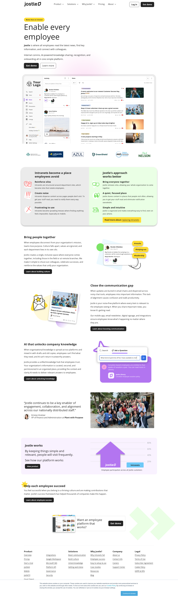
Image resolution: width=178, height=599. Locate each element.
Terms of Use (140, 559)
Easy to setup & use (98, 563)
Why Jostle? (87, 4)
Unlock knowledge (75, 563)
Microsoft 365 (51, 563)
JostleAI (27, 567)
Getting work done (75, 567)
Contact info (117, 559)
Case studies (95, 567)
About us (116, 555)
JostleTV (27, 575)
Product (58, 4)
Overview (27, 555)
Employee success (97, 559)
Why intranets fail (97, 555)
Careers (116, 563)
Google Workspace (53, 559)
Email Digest (29, 579)
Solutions (71, 4)
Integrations (51, 555)
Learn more (48, 65)
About (111, 4)
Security (49, 575)
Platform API (51, 567)
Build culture (73, 559)
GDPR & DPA (140, 571)
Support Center (119, 567)
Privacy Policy (140, 555)
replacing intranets (130, 220)
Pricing (101, 4)
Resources (94, 571)
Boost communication (77, 555)
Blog (92, 575)
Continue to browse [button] (129, 593)
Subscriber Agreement (144, 563)
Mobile (27, 571)
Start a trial (28, 563)
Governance (51, 571)
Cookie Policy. (111, 585)
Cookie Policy (140, 567)
